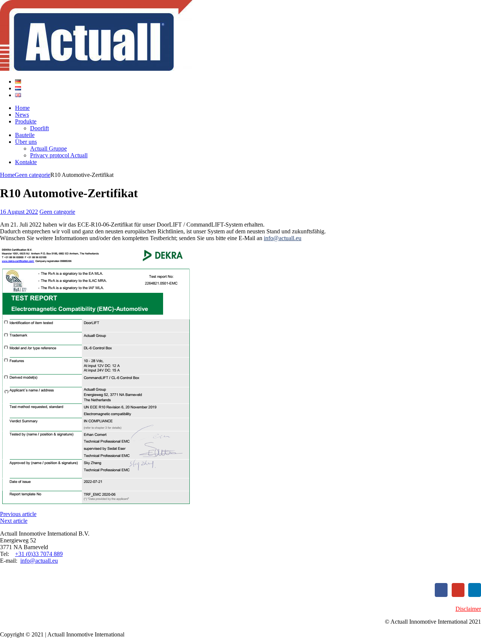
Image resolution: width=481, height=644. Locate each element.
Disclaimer (468, 609)
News (22, 114)
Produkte (25, 121)
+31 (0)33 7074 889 (39, 554)
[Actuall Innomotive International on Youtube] (458, 590)
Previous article (18, 514)
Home (22, 108)
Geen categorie (57, 212)
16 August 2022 (19, 212)
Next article (13, 521)
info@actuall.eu (282, 238)
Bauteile (25, 135)
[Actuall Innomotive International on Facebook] (441, 590)
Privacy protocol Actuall (59, 155)
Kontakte (26, 162)
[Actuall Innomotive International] (240, 36)
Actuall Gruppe (48, 148)
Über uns (26, 142)
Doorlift (39, 128)
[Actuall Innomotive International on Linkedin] (474, 590)
